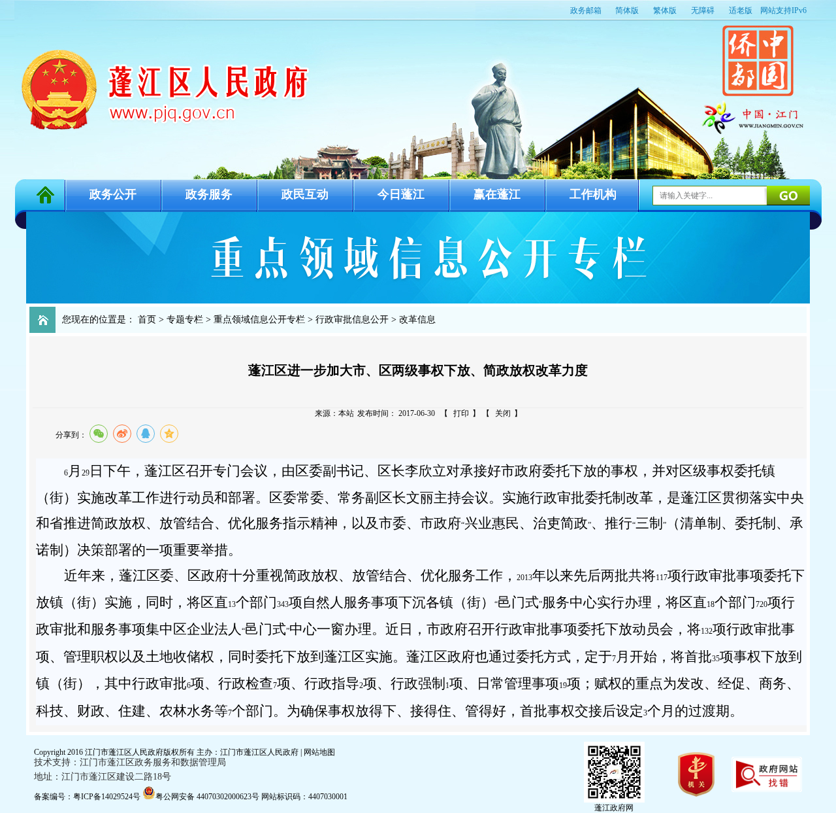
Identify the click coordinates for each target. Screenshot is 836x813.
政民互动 (305, 194)
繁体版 (665, 10)
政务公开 (113, 194)
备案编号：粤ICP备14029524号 (87, 796)
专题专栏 (185, 319)
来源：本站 (334, 413)
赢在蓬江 (497, 194)
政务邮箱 (586, 10)
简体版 (627, 10)
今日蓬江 (401, 194)
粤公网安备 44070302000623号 (208, 796)
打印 (461, 413)
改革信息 (417, 319)
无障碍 (703, 10)
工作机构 (593, 194)
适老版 (740, 10)
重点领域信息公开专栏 (259, 319)
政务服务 (209, 194)
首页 (147, 319)
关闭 (503, 413)
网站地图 (319, 752)
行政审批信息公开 (352, 319)
